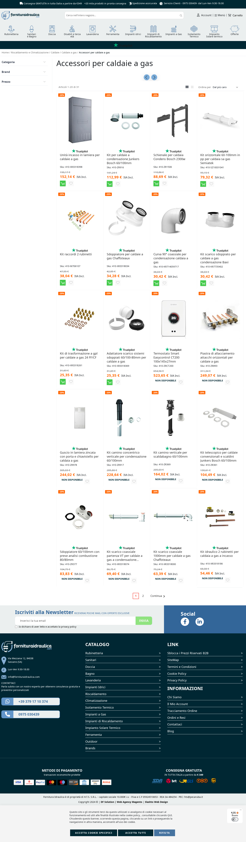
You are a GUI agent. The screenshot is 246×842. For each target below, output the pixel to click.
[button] (71, 183)
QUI (170, 815)
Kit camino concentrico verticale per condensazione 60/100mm (126, 456)
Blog (170, 731)
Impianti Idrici (95, 687)
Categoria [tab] (8, 62)
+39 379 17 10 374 (33, 701)
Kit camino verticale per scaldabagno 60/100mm (170, 454)
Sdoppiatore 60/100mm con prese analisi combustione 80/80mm (79, 556)
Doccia (90, 667)
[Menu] (241, 811)
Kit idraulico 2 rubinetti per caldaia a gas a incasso (219, 554)
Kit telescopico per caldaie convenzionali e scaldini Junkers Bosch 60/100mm (219, 456)
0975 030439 (190, 3)
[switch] (235, 819)
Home (5, 52)
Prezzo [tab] (6, 82)
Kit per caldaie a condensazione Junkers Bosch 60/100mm (123, 159)
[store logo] (31, 15)
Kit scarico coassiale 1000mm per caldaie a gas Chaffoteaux (172, 556)
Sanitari (90, 660)
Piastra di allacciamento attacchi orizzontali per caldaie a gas (217, 357)
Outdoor (91, 741)
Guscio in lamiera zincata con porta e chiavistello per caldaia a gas (79, 456)
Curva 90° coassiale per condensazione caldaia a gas (170, 258)
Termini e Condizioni (181, 667)
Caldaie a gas (69, 52)
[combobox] (124, 15)
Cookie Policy (176, 674)
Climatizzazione (96, 701)
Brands (90, 748)
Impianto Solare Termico (102, 728)
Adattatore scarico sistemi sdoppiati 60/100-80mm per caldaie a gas (126, 357)
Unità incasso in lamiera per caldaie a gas (80, 157)
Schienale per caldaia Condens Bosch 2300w (169, 157)
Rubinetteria (94, 653)
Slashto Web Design (156, 801)
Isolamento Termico (99, 707)
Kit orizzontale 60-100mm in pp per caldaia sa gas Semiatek (220, 159)
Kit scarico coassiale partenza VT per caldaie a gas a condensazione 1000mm (124, 556)
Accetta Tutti (135, 832)
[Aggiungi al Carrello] (63, 183)
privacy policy (68, 626)
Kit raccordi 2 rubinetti (76, 254)
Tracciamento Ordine (182, 711)
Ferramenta (93, 735)
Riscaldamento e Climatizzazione (30, 52)
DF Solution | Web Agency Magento (121, 801)
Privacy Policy (177, 680)
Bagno (90, 674)
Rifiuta (164, 832)
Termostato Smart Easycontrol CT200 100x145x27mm (166, 357)
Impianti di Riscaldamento (104, 721)
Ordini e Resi (176, 718)
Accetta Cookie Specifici (93, 832)
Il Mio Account (177, 704)
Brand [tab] (6, 72)
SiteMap (173, 660)
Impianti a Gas (95, 714)
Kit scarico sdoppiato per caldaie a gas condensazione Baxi (218, 258)
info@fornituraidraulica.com (24, 676)
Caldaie (55, 52)
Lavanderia (93, 680)
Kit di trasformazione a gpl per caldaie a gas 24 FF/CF (79, 355)
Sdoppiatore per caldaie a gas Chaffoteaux (125, 256)
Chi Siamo (174, 697)
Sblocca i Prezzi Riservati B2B (188, 653)
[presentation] (147, 77)
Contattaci (174, 724)
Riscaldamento (95, 694)
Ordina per (204, 87)
